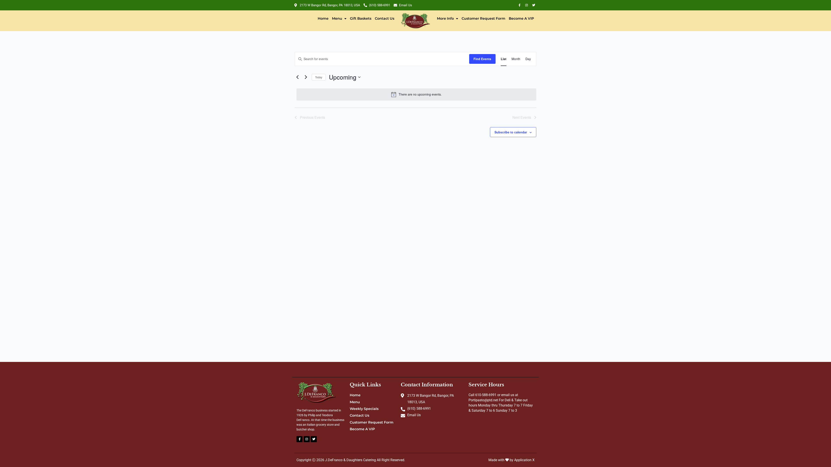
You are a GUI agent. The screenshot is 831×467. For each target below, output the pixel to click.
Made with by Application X (511, 460)
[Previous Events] (297, 77)
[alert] (416, 94)
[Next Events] (305, 77)
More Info (445, 18)
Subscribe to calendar (510, 132)
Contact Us (384, 18)
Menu (337, 18)
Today (318, 77)
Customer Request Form (483, 18)
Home (323, 18)
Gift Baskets (360, 18)
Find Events (482, 59)
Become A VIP (521, 18)
